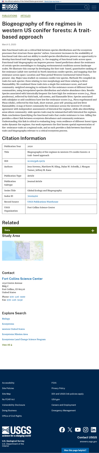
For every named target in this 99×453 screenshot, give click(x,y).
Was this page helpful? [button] (75, 450)
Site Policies (8, 388)
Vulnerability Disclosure (13, 405)
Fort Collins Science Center (22, 278)
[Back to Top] (89, 443)
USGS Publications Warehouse (42, 202)
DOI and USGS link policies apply (68, 394)
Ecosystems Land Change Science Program (24, 339)
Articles (25, 15)
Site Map (6, 394)
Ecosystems (8, 324)
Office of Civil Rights (12, 416)
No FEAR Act (8, 399)
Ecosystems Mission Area (15, 334)
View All (6, 345)
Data (7, 230)
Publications (9, 15)
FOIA (54, 383)
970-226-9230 (15, 300)
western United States (13, 329)
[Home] (10, 9)
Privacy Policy (58, 388)
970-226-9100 (17, 296)
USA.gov (56, 399)
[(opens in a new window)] (62, 429)
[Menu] (94, 8)
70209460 (32, 196)
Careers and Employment (64, 405)
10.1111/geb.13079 (36, 161)
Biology (6, 318)
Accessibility (8, 383)
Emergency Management (64, 410)
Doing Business (9, 410)
